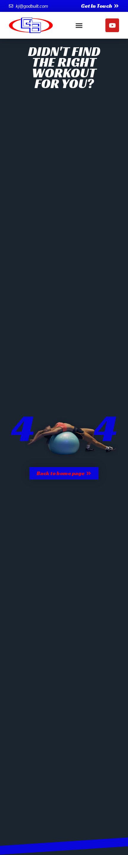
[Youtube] (112, 25)
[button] (79, 25)
